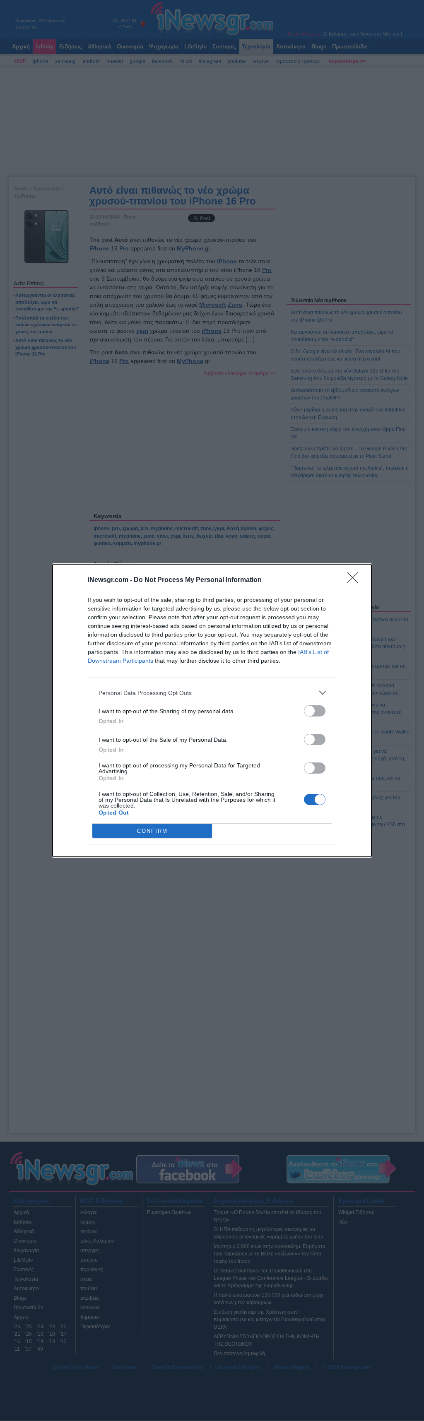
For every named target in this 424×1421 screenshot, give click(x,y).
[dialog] (212, 710)
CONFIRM (152, 831)
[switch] (314, 711)
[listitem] (212, 692)
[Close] (355, 580)
